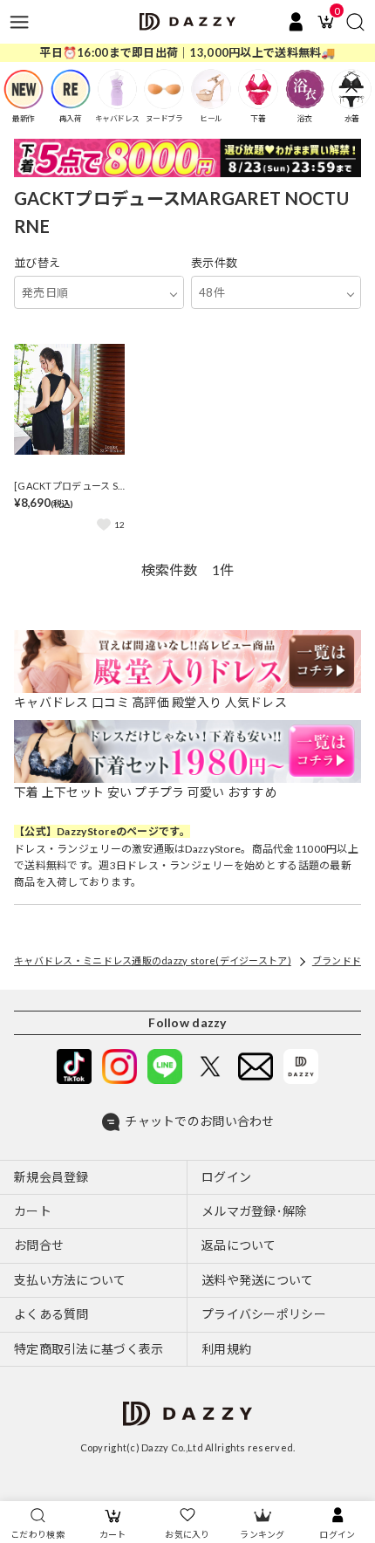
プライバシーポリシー (263, 1313)
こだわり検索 (37, 1534)
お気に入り (187, 1534)
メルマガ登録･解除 (254, 1211)
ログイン (337, 1534)
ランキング (262, 1534)
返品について (238, 1245)
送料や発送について (257, 1279)
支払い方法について (70, 1279)
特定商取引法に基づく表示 (88, 1348)
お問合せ (39, 1245)
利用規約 (226, 1348)
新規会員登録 (51, 1176)
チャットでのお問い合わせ (199, 1121)
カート (112, 1534)
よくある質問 (51, 1313)
